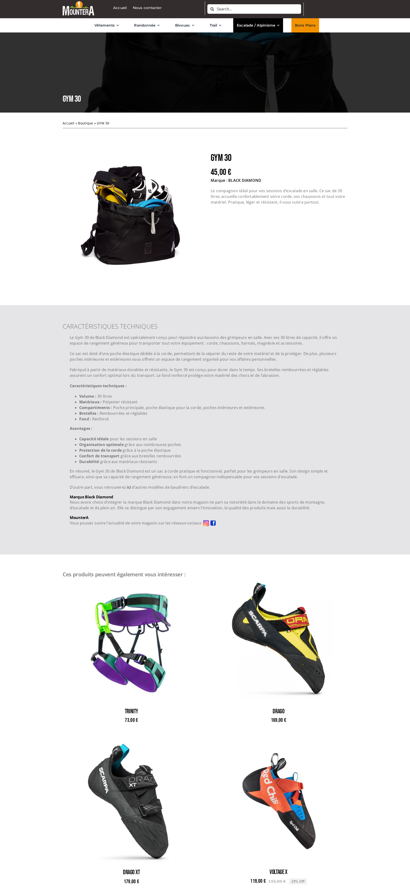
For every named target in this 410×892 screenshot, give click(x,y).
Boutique (85, 123)
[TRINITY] (131, 585)
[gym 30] (131, 218)
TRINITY (131, 711)
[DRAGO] (278, 585)
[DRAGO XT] (131, 746)
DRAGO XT (131, 872)
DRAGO (278, 711)
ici (129, 487)
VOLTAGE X (279, 872)
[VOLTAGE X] (278, 746)
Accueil (69, 123)
